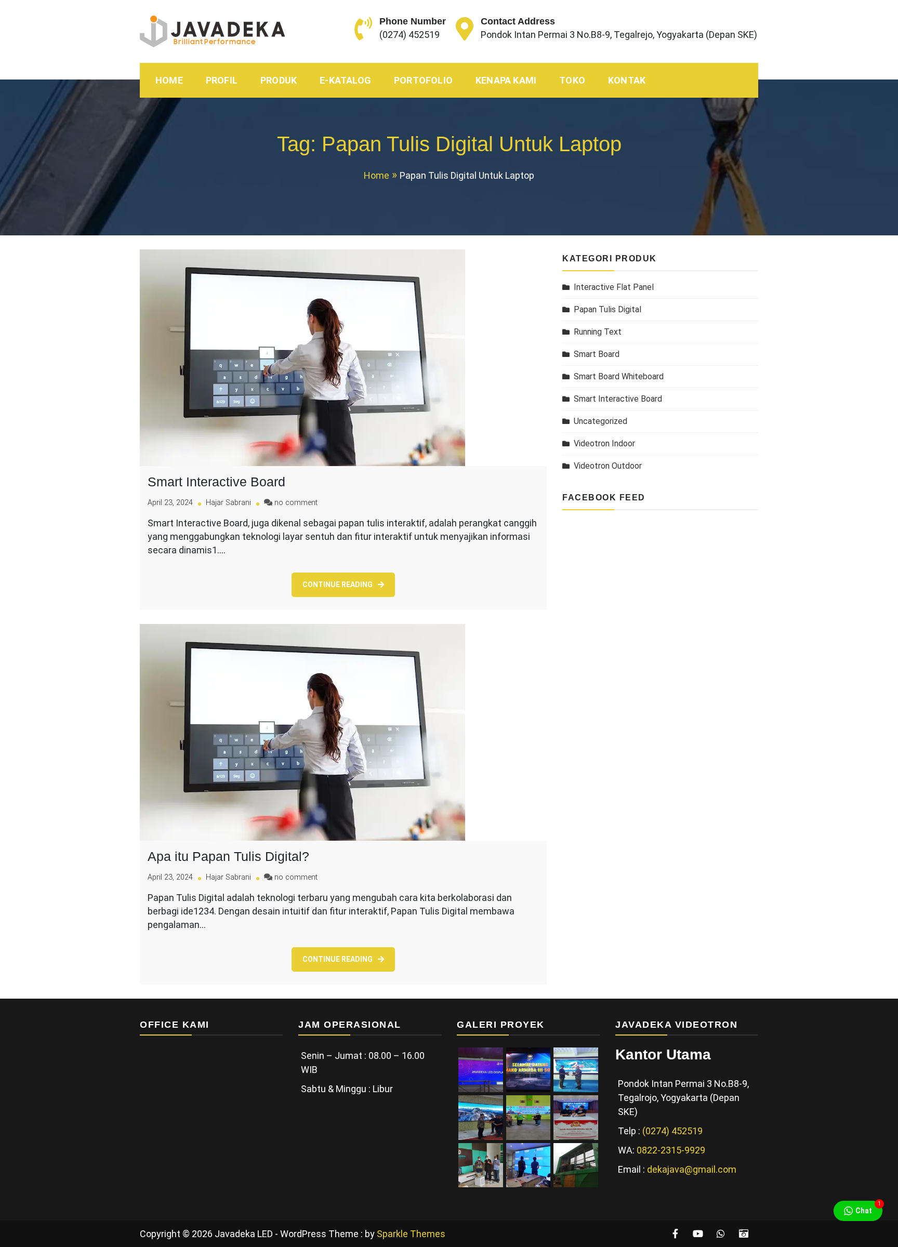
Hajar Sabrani (228, 502)
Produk (278, 80)
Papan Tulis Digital (607, 309)
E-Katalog (345, 80)
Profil (221, 80)
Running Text (598, 332)
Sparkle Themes (411, 1233)
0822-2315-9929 (671, 1150)
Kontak (626, 80)
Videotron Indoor (604, 443)
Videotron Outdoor (608, 466)
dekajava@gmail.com (691, 1169)
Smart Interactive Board (216, 481)
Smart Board (596, 354)
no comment (296, 502)
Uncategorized (600, 421)
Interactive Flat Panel (614, 287)
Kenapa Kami (506, 80)
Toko (572, 80)
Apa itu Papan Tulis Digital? (228, 856)
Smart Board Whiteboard (619, 376)
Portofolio (423, 80)
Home (169, 80)
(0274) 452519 (409, 34)
